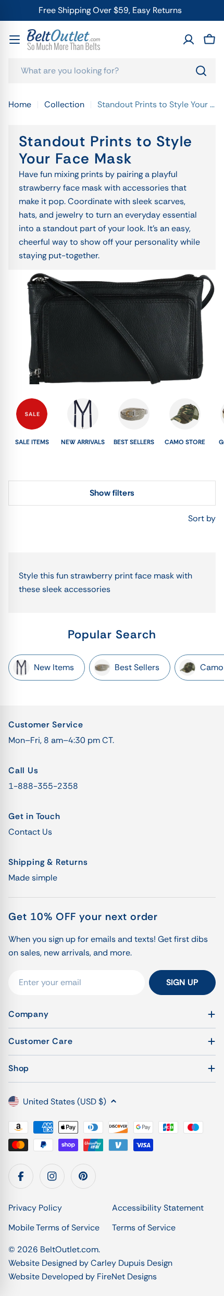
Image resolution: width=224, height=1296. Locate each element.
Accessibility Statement (158, 1207)
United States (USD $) (64, 1101)
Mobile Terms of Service (53, 1227)
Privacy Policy (35, 1207)
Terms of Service (144, 1227)
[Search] (201, 71)
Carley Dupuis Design (131, 1262)
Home (19, 104)
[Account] (188, 39)
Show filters (112, 492)
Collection (64, 104)
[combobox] (112, 70)
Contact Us (30, 831)
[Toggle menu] (14, 39)
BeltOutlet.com (69, 1249)
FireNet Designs (127, 1276)
